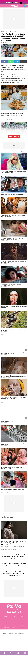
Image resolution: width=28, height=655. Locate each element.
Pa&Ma (2, 31)
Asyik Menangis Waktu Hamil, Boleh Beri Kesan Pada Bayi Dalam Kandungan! (13, 542)
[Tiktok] (15, 612)
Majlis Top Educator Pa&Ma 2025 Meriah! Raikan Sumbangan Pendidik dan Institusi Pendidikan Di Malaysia (14, 573)
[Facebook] (8, 612)
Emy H (11, 558)
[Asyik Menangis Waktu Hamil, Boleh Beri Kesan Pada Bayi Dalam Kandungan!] (14, 530)
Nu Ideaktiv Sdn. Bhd (13, 633)
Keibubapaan (8, 31)
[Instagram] (10, 612)
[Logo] (14, 5)
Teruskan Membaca (14, 136)
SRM (3, 42)
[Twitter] (13, 612)
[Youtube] (18, 612)
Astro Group (23, 633)
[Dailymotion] (20, 612)
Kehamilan (15, 31)
